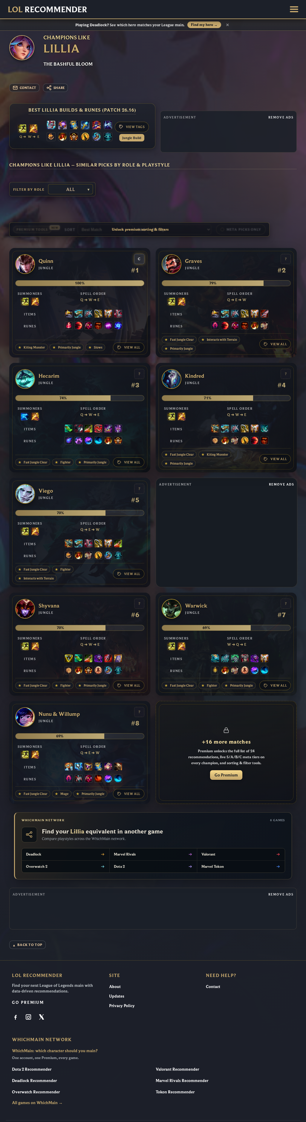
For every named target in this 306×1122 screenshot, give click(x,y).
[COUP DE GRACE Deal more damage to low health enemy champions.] (85, 137)
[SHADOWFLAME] (88, 767)
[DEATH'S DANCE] (88, 429)
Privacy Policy (122, 1005)
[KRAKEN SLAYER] (215, 429)
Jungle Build (131, 137)
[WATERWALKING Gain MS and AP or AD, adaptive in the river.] (98, 441)
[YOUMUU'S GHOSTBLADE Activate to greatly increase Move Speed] (118, 429)
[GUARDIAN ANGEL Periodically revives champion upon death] (108, 314)
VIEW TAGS (135, 127)
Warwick (196, 606)
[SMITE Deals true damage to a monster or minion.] (33, 129)
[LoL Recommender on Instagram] (29, 1017)
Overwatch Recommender (36, 1092)
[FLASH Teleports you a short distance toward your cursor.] (22, 129)
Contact (213, 986)
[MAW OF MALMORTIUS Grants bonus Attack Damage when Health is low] (108, 429)
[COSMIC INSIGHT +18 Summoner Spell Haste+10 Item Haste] (107, 137)
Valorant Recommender (177, 1069)
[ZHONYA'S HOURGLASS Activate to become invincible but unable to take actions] (73, 126)
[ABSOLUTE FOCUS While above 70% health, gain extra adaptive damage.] (108, 326)
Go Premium (226, 775)
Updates (116, 996)
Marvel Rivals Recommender (182, 1080)
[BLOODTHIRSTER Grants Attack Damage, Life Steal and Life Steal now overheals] (264, 314)
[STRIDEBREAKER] (215, 659)
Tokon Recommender (175, 1092)
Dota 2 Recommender (31, 1069)
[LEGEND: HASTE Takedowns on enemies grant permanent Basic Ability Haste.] (73, 137)
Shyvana (49, 606)
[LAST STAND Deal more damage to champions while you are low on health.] (98, 671)
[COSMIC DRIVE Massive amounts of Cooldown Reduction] (107, 126)
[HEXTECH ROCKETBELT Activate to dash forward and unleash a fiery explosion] (69, 767)
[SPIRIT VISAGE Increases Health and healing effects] (235, 659)
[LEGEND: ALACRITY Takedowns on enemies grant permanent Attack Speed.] (264, 326)
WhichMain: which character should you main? (54, 1050)
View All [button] (132, 347)
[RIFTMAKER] (62, 126)
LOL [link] (47, 9)
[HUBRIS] (69, 314)
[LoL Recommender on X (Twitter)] (42, 1017)
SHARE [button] (59, 88)
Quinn (46, 261)
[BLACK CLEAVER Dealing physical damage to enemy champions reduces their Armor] (78, 429)
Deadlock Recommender (34, 1080)
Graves (193, 261)
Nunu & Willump (59, 714)
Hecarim (49, 376)
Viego (46, 491)
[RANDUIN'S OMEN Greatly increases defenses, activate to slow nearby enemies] (118, 659)
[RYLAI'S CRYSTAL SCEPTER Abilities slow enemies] (85, 126)
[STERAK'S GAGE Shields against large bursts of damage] (108, 659)
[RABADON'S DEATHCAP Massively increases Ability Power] (96, 126)
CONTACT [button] (28, 88)
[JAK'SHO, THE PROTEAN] (98, 659)
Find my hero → (204, 24)
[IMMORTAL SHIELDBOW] (118, 314)
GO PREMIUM (28, 1002)
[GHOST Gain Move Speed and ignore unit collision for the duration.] (25, 417)
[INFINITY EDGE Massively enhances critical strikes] (98, 314)
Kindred (194, 376)
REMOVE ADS (280, 117)
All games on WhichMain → (37, 1102)
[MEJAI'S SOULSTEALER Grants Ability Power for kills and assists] (108, 767)
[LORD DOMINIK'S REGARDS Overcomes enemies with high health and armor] (88, 314)
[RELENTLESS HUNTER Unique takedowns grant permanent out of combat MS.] (98, 779)
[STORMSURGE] (78, 767)
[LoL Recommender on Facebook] (16, 1017)
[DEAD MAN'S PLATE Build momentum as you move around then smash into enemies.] (118, 767)
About (115, 986)
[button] (294, 9)
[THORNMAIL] (245, 659)
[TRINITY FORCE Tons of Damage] (69, 659)
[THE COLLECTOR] (78, 314)
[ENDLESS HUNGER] (98, 429)
